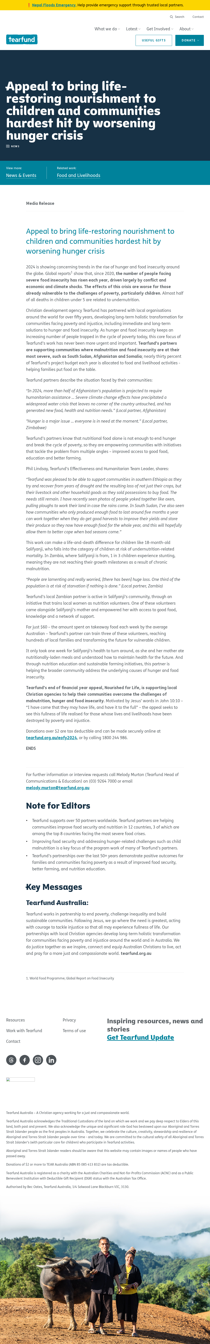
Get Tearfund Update (140, 1037)
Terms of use (74, 1030)
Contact (198, 17)
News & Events (21, 175)
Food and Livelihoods (78, 175)
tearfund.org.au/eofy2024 (51, 737)
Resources (15, 1020)
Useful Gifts (154, 40)
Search (179, 17)
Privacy (69, 1020)
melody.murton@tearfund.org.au (57, 787)
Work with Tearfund (24, 1030)
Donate (188, 40)
